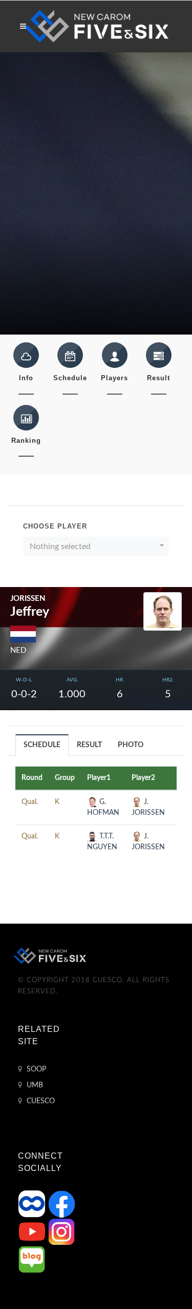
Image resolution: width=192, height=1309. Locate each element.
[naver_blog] (32, 1259)
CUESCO (40, 1101)
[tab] (42, 744)
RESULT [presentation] (89, 745)
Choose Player (55, 526)
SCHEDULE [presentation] (42, 745)
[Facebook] (61, 1203)
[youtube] (33, 1231)
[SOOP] (33, 1203)
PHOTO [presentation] (130, 745)
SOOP (35, 1069)
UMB (34, 1085)
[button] (96, 546)
